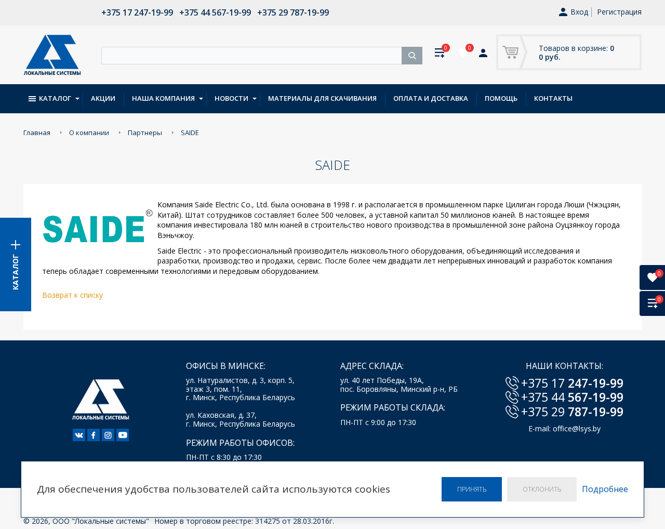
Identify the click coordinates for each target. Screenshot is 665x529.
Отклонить (542, 489)
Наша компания (163, 98)
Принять (471, 489)
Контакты (553, 98)
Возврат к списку (72, 295)
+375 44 (572, 397)
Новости (231, 98)
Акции (103, 98)
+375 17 (572, 383)
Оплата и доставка (430, 98)
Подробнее (605, 489)
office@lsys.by (577, 428)
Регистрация (619, 12)
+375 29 (572, 411)
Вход (579, 12)
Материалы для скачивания (322, 98)
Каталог (55, 98)
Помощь (501, 98)
